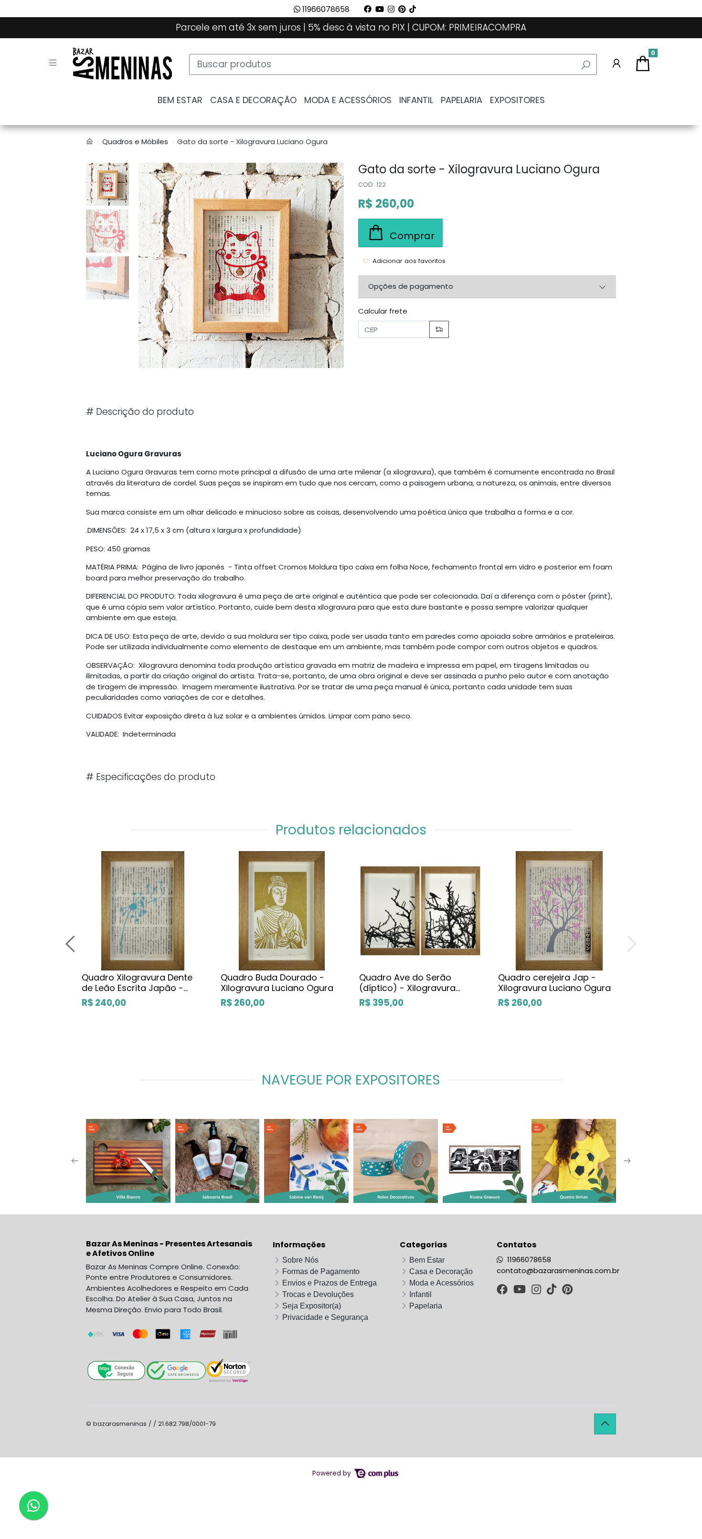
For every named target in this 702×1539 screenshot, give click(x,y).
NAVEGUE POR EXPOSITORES (351, 1080)
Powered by (332, 1473)
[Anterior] (71, 943)
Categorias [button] (423, 1244)
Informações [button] (299, 1244)
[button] (616, 64)
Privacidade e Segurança (325, 1317)
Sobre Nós (300, 1260)
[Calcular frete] (439, 329)
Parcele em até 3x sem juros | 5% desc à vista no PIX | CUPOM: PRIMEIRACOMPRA (351, 27)
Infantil (416, 100)
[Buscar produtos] (585, 64)
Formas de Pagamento (321, 1271)
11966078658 (325, 9)
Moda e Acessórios (348, 100)
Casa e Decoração (253, 100)
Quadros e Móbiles (135, 142)
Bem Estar (180, 100)
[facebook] (503, 1291)
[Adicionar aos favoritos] (93, 859)
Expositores (517, 100)
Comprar (153, 1023)
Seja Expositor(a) (311, 1306)
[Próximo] (630, 943)
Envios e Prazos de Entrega (329, 1283)
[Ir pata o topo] (605, 1423)
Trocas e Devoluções (318, 1294)
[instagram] (537, 1291)
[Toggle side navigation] (53, 64)
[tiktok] (552, 1291)
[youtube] (520, 1291)
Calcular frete (382, 311)
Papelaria (461, 100)
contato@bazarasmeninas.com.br (558, 1270)
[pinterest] (567, 1291)
